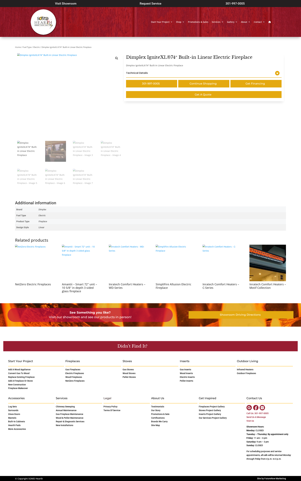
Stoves (127, 361)
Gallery (230, 21)
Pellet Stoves (129, 377)
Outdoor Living (247, 361)
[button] (116, 58)
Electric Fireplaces (74, 373)
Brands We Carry (159, 421)
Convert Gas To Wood (18, 373)
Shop (178, 21)
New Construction (17, 384)
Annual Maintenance (66, 410)
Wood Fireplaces (73, 377)
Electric (36, 47)
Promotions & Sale (160, 414)
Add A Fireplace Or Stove (20, 381)
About (244, 21)
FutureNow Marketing (275, 478)
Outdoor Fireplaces (246, 373)
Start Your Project (160, 21)
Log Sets (12, 406)
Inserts (184, 361)
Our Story (155, 410)
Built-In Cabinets (16, 421)
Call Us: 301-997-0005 (257, 413)
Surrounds (13, 410)
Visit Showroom (66, 3)
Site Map (155, 425)
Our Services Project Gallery (213, 418)
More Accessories (17, 429)
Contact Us (163, 346)
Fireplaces (72, 361)
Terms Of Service (111, 410)
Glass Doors (14, 414)
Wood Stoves (129, 373)
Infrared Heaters (245, 369)
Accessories (16, 398)
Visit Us (250, 421)
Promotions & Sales (198, 21)
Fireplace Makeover (18, 388)
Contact (258, 21)
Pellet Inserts (186, 381)
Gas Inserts (185, 369)
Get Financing (255, 83)
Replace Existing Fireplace (21, 377)
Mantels (12, 418)
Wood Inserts (186, 373)
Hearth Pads (14, 425)
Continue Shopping (203, 83)
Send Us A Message (256, 417)
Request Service (150, 3)
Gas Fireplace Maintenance (69, 414)
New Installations (64, 425)
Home (18, 47)
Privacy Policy (110, 406)
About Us (157, 398)
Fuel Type (27, 47)
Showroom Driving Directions (240, 314)
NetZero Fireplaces (74, 381)
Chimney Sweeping (65, 406)
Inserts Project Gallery (210, 414)
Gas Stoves (128, 369)
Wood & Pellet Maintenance (69, 418)
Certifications (158, 418)
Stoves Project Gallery (210, 410)
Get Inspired (207, 398)
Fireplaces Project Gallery (212, 406)
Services (216, 21)
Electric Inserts (187, 377)
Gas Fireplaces (72, 369)
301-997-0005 (235, 3)
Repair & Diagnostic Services (70, 421)
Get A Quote (203, 94)
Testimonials (157, 406)
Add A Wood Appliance (19, 369)
